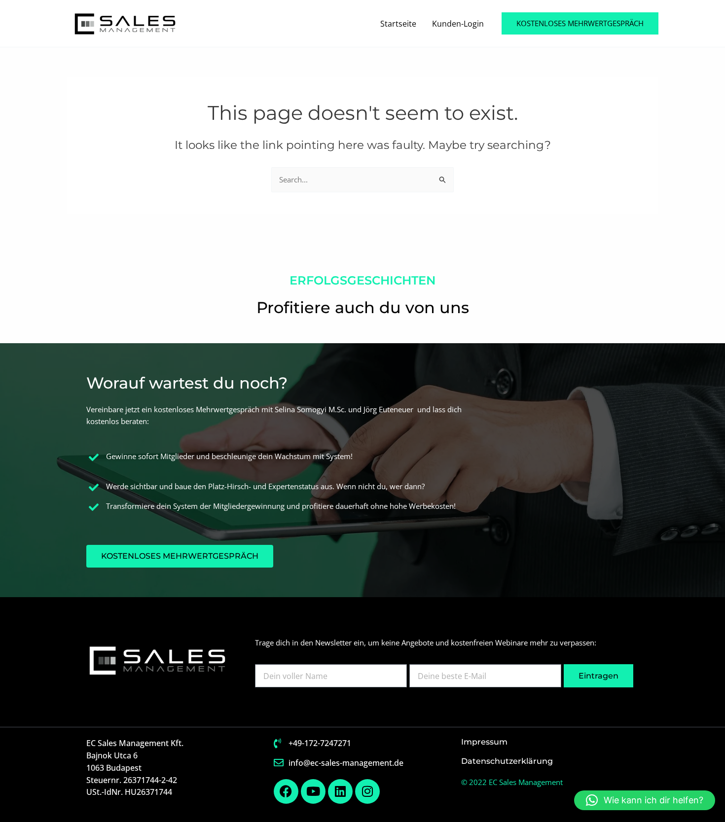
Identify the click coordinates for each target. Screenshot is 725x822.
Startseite (398, 23)
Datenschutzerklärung (507, 761)
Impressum (484, 742)
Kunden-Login (458, 23)
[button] (580, 23)
